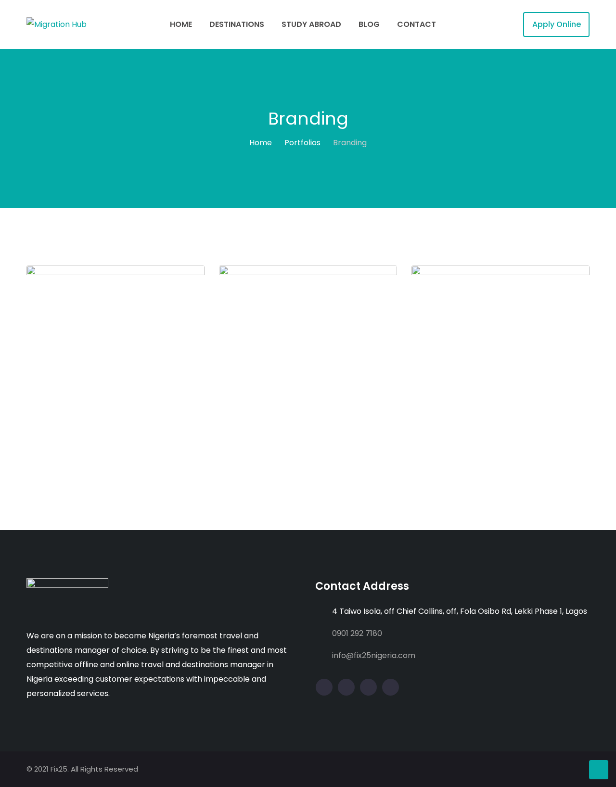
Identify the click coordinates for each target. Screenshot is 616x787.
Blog (369, 24)
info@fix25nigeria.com (373, 655)
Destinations (236, 24)
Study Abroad (311, 24)
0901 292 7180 (357, 633)
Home (181, 24)
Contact (416, 24)
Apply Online (556, 24)
